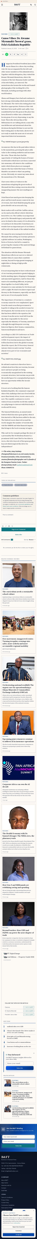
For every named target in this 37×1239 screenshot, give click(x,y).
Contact (3, 1188)
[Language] (31, 5)
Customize (18, 1231)
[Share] (21, 54)
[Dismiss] (34, 1053)
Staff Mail (4, 1190)
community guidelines (24, 504)
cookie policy (16, 1223)
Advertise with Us (6, 1185)
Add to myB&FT (15, 34)
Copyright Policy (6, 1210)
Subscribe (18, 534)
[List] (12, 526)
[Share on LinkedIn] (18, 54)
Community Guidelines (7, 1205)
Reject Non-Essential (18, 1227)
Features (4, 34)
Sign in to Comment (18, 529)
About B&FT (4, 1180)
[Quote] (9, 526)
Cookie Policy (5, 1202)
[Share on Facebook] (14, 54)
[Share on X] (10, 54)
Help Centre (4, 1183)
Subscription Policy (6, 1208)
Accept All (18, 1234)
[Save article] (25, 54)
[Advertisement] (18, 979)
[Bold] (2, 526)
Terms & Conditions (7, 1197)
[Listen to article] (2, 54)
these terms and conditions (11, 506)
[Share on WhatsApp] (6, 54)
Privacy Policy (5, 1200)
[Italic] (6, 526)
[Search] (34, 4)
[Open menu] (2, 4)
